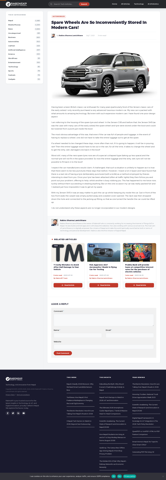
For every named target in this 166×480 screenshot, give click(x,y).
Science (11, 54)
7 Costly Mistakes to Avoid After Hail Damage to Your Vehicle (66, 267)
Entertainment (14, 62)
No (119, 476)
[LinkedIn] (18, 413)
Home (114, 4)
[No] (163, 476)
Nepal (10, 20)
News (10, 29)
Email (109, 330)
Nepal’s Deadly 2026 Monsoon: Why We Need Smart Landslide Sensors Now (80, 387)
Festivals (11, 75)
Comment (59, 311)
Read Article (69, 285)
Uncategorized (14, 33)
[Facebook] (8, 413)
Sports (11, 71)
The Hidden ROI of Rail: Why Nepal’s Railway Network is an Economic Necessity (112, 464)
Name (57, 330)
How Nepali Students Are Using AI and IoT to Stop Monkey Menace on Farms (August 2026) (112, 437)
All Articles (125, 4)
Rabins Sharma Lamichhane (71, 35)
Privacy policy (129, 476)
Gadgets (11, 79)
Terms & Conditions (23, 395)
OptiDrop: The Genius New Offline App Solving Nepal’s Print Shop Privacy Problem (112, 451)
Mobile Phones (14, 25)
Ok (114, 476)
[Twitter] (13, 413)
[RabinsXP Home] (17, 4)
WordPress (12, 58)
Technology (139, 4)
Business (12, 37)
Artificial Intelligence (16, 50)
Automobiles (13, 41)
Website (57, 342)
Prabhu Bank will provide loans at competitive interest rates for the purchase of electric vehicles (139, 268)
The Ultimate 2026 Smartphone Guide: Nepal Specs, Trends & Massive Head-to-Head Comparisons (113, 411)
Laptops (11, 46)
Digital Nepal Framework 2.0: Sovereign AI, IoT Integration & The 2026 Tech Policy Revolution (145, 421)
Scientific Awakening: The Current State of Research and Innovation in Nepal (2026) (112, 424)
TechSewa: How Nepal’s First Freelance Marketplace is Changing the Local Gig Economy (79, 400)
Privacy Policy (10, 395)
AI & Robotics (153, 4)
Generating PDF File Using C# (143, 452)
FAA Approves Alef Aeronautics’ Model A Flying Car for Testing (103, 267)
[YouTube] (24, 413)
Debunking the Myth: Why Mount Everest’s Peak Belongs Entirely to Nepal (111, 387)
